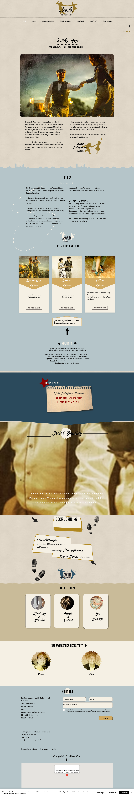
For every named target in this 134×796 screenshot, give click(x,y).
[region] (38, 611)
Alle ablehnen (112, 793)
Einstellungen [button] (100, 793)
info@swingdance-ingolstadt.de (32, 740)
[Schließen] (131, 792)
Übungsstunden (73, 550)
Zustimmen (124, 793)
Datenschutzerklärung (29, 749)
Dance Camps (69, 556)
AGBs (54, 749)
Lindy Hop (67, 40)
